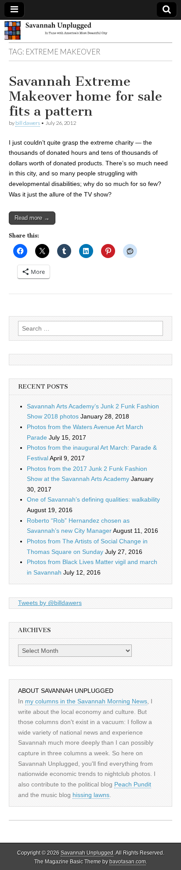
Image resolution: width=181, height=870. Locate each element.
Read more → (32, 218)
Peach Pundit (132, 784)
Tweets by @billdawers (50, 602)
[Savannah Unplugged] (90, 31)
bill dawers (27, 123)
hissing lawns (90, 794)
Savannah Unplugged (87, 853)
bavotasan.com (127, 862)
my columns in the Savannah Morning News (86, 701)
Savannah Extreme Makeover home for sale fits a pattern (85, 96)
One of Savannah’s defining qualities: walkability (93, 499)
